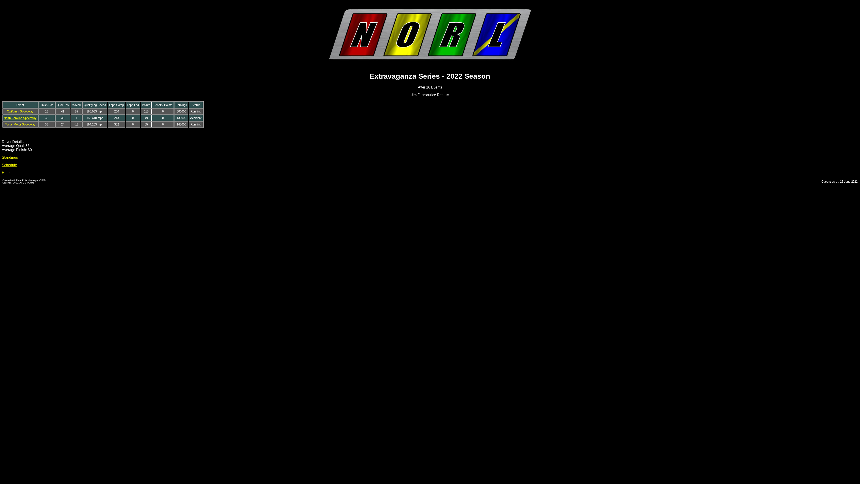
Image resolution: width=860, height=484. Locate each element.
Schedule (9, 165)
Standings (10, 157)
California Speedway (20, 111)
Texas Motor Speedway (20, 124)
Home (6, 173)
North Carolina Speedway (20, 118)
